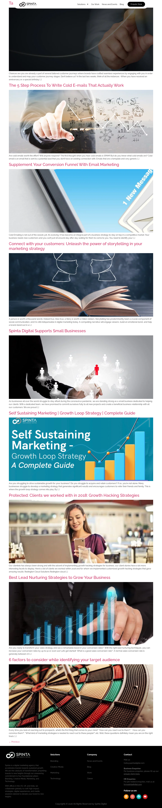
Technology (55, 778)
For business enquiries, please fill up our (141, 771)
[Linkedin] (126, 796)
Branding (54, 761)
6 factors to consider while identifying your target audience (64, 659)
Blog (122, 4)
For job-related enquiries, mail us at (139, 782)
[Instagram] (132, 796)
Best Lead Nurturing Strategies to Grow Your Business (59, 577)
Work (89, 773)
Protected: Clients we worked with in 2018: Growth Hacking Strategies (74, 495)
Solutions (81, 4)
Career (90, 778)
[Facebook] (138, 796)
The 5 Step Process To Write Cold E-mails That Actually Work (66, 85)
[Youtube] (145, 796)
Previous (14, 742)
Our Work (95, 4)
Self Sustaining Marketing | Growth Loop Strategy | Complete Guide (72, 413)
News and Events (109, 4)
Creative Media (56, 767)
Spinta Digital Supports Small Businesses (47, 330)
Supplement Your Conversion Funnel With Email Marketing (64, 164)
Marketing (54, 773)
